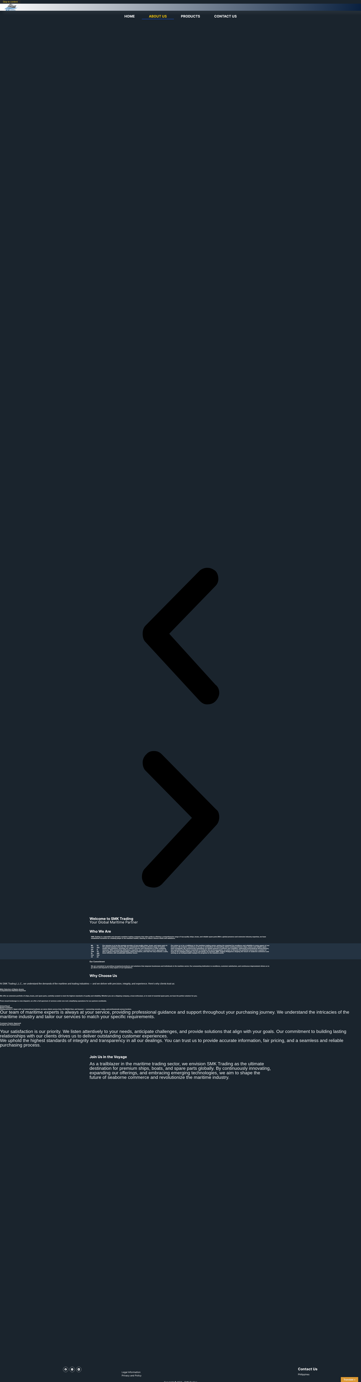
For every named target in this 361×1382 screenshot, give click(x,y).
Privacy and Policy (131, 1375)
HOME (129, 16)
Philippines (303, 1374)
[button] (180, 636)
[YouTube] (79, 1369)
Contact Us (225, 16)
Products (190, 16)
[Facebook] (65, 1369)
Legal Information (131, 1372)
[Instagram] (72, 1369)
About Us (158, 16)
